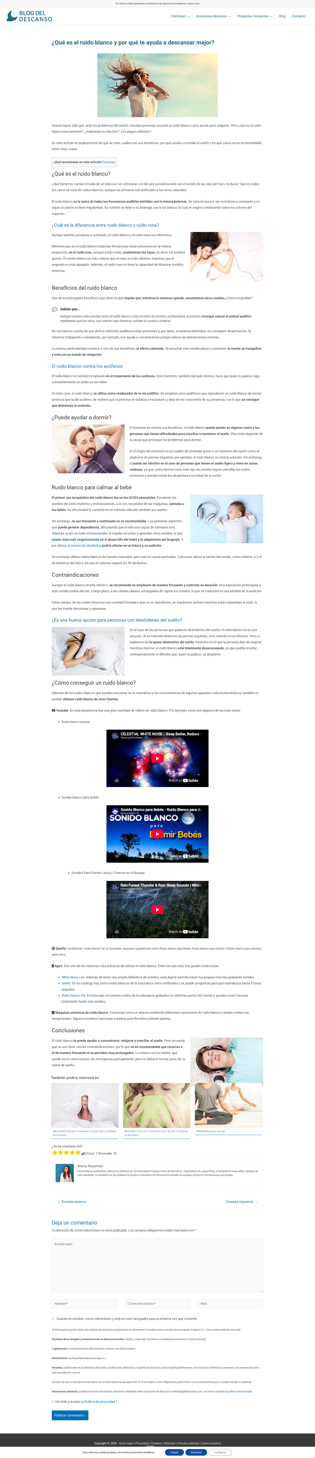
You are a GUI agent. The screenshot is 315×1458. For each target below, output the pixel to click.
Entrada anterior (71, 1202)
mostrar (109, 162)
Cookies (156, 1443)
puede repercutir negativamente (75, 539)
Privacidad (142, 1443)
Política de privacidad (100, 1402)
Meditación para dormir (210, 1131)
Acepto (174, 1452)
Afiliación (170, 1443)
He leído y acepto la (86, 1402)
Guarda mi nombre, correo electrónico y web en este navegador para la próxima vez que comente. (127, 1319)
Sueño (66, 983)
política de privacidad (240, 1391)
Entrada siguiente (242, 1202)
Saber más (193, 3)
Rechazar (196, 1452)
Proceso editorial (188, 1443)
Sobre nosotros (211, 1443)
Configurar (220, 1452)
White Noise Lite (73, 977)
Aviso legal (126, 1443)
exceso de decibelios (86, 545)
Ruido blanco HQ (73, 995)
